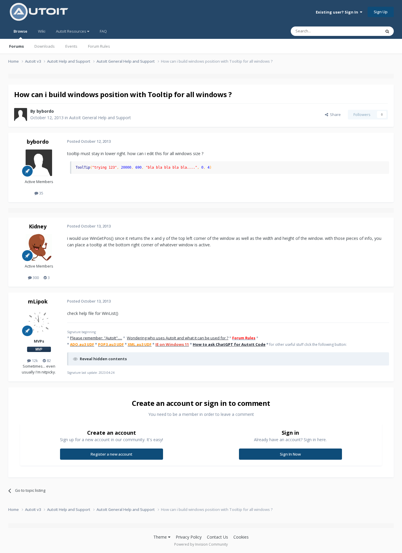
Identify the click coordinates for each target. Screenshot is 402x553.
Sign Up (381, 11)
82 (48, 360)
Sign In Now (290, 454)
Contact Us (217, 537)
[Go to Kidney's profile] (39, 247)
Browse (20, 31)
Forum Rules (99, 46)
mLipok (38, 301)
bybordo (45, 111)
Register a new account (111, 454)
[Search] (387, 31)
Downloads (44, 46)
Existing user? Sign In (338, 12)
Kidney (37, 226)
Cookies (241, 537)
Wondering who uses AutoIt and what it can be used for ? (177, 338)
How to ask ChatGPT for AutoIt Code (229, 344)
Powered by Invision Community (201, 544)
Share (334, 114)
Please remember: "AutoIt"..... (96, 338)
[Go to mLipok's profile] (39, 322)
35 (40, 193)
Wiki (41, 31)
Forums (16, 46)
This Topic (364, 31)
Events (71, 46)
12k (34, 360)
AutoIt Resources (71, 31)
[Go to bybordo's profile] (20, 114)
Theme (160, 537)
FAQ (103, 31)
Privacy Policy (189, 537)
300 (35, 277)
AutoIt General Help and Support (100, 117)
